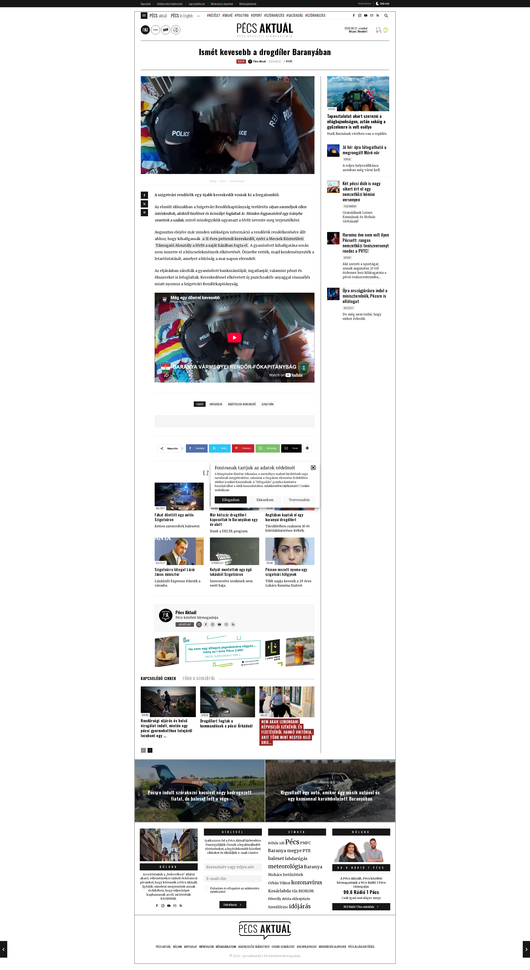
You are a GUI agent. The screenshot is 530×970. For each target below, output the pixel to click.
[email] (372, 15)
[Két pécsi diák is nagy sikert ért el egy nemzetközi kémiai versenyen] (333, 187)
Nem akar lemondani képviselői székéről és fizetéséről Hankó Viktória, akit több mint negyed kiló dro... (286, 732)
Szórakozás (275, 15)
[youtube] (366, 15)
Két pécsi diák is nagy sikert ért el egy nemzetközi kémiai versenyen (361, 191)
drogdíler (216, 404)
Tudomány (350, 206)
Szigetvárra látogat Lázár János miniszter (175, 572)
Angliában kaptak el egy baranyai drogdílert (284, 517)
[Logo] (265, 930)
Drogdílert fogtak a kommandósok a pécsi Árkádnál (226, 723)
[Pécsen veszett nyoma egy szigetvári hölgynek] (289, 551)
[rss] (378, 15)
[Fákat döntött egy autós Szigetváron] (179, 496)
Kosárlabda (279, 890)
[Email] (199, 624)
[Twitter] (144, 204)
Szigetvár (267, 404)
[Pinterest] (144, 212)
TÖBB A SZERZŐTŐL (198, 678)
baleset (276, 858)
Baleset (160, 508)
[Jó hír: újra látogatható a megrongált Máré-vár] (333, 150)
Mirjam (352, 31)
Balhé (228, 15)
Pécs (292, 842)
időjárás (300, 906)
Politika (243, 15)
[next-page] (150, 750)
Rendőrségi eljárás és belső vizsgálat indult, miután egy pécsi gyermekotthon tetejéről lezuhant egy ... (166, 728)
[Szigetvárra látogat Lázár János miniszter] (179, 551)
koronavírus (306, 882)
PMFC (305, 843)
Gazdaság (295, 15)
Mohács (275, 874)
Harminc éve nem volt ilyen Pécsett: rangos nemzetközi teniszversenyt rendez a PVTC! (366, 243)
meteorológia (285, 866)
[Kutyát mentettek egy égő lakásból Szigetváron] (234, 551)
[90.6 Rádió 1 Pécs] (361, 861)
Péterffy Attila (279, 899)
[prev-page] (143, 750)
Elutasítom (265, 500)
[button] (313, 468)
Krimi (289, 61)
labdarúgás (296, 858)
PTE (306, 850)
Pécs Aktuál (186, 612)
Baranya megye (285, 850)
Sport (257, 15)
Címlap (213, 181)
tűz (295, 891)
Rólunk (169, 867)
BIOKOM (306, 891)
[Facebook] (144, 195)
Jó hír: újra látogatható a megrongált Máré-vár (364, 150)
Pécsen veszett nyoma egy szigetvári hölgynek (286, 572)
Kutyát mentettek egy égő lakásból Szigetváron (231, 572)
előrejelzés (301, 899)
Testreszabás (299, 500)
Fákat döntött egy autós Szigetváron (174, 517)
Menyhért (362, 31)
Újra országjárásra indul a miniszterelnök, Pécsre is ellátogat (365, 295)
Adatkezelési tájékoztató (281, 486)
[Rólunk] (169, 845)
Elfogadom (230, 500)
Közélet (214, 15)
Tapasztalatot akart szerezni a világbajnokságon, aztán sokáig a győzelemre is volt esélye (356, 121)
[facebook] (354, 15)
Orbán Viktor (279, 883)
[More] (307, 448)
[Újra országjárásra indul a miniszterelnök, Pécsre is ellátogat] (333, 294)
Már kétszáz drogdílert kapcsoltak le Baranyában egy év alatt (234, 519)
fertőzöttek (293, 874)
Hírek (204, 715)
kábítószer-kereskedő (242, 404)
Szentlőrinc (278, 907)
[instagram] (360, 15)
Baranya (313, 867)
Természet (217, 563)
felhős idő (276, 843)
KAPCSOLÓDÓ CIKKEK (158, 678)
